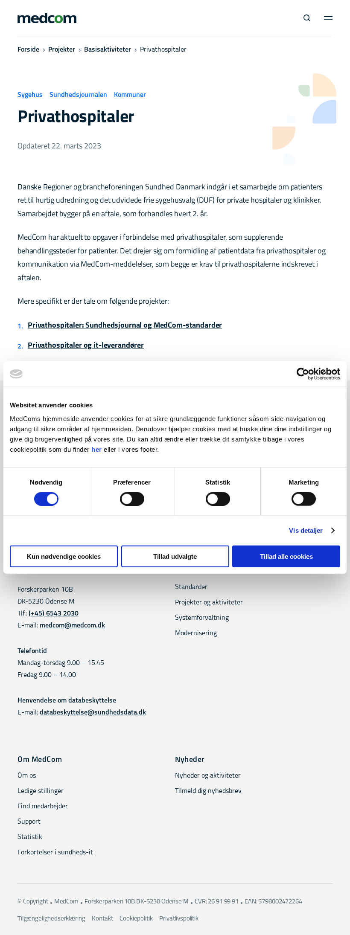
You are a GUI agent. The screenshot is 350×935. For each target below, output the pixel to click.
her (96, 449)
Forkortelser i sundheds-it (55, 852)
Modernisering (196, 633)
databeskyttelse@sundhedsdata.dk (93, 712)
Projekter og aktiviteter (209, 602)
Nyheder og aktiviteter (208, 775)
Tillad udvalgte (175, 556)
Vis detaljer (306, 530)
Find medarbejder (43, 806)
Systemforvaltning (202, 618)
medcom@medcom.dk (72, 625)
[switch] (132, 499)
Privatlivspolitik (178, 919)
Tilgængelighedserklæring (51, 919)
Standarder (191, 587)
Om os (27, 775)
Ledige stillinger (41, 791)
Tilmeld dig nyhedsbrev (208, 791)
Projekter (61, 49)
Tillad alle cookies (286, 556)
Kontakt (102, 919)
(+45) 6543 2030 (54, 613)
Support (29, 822)
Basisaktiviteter (107, 49)
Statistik (30, 837)
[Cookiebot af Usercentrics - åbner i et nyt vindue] (302, 374)
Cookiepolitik (136, 919)
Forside (28, 49)
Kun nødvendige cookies (64, 556)
